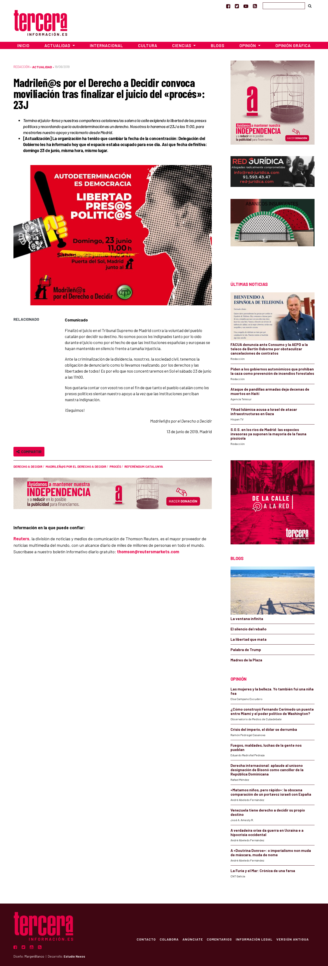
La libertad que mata (249, 639)
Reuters (21, 538)
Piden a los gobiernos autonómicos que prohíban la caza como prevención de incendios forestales (272, 371)
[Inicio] (40, 22)
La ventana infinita (247, 618)
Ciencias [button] (182, 45)
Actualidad (42, 67)
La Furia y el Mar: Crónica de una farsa (263, 870)
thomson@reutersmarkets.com (148, 551)
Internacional (106, 45)
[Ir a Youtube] (245, 6)
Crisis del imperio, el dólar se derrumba (264, 729)
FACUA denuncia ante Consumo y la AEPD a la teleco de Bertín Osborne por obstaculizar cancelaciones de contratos (269, 348)
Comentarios (219, 939)
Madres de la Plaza (246, 660)
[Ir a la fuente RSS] (255, 6)
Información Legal (254, 939)
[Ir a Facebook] (228, 6)
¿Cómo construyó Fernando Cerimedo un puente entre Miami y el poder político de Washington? (272, 711)
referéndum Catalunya (143, 466)
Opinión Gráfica (293, 45)
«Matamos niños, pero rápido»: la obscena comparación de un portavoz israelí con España (271, 792)
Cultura (147, 45)
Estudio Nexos (74, 956)
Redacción (21, 67)
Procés (115, 466)
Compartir (31, 451)
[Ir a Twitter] (237, 6)
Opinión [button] (248, 45)
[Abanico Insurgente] (273, 231)
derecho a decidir (27, 466)
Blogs (218, 45)
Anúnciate (192, 939)
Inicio (23, 45)
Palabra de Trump (246, 649)
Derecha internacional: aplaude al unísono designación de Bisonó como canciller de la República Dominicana (267, 769)
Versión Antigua (292, 939)
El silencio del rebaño (249, 629)
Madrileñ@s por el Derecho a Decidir (76, 466)
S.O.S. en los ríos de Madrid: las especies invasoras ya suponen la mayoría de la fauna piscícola (268, 433)
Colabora (169, 939)
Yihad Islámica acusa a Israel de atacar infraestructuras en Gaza (264, 411)
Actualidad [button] (57, 45)
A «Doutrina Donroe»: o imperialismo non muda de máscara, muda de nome (271, 852)
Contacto (146, 939)
